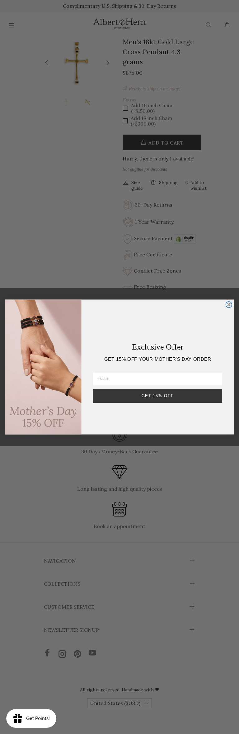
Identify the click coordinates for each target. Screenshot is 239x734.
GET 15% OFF (158, 395)
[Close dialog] (229, 305)
